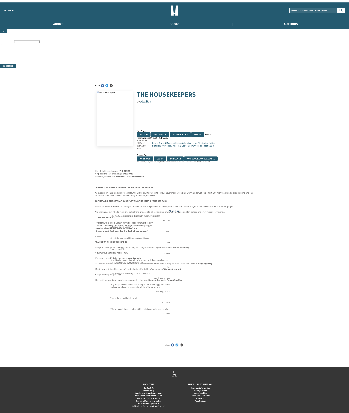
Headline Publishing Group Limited (34, 52)
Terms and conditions (200, 395)
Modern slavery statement (149, 398)
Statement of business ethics (148, 395)
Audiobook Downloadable (201, 158)
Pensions (200, 398)
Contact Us (149, 388)
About (58, 24)
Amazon (144, 134)
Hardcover (175, 158)
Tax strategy (200, 401)
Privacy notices (200, 390)
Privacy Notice (53, 57)
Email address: (7, 41)
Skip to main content (9, 1)
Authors (291, 24)
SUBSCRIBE (8, 65)
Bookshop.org (180, 134)
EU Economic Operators (148, 403)
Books (174, 24)
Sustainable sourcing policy (148, 401)
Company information (200, 388)
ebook (160, 158)
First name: (5, 38)
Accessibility (148, 390)
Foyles (197, 134)
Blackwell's (160, 134)
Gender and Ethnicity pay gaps (148, 393)
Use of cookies (200, 393)
